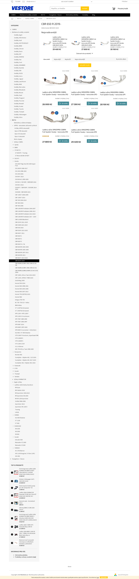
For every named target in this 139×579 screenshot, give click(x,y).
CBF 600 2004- (19, 203)
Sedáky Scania (18, 106)
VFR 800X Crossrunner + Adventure (25, 330)
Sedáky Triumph (19, 112)
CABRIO (14, 29)
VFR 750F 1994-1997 (21, 322)
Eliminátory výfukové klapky (22, 123)
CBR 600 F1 (18, 236)
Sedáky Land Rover (20, 82)
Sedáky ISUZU (18, 73)
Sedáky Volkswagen (20, 115)
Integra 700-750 (20, 300)
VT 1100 (17, 421)
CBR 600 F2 (18, 239)
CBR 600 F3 (18, 241)
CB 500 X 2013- (19, 185)
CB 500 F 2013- (19, 177)
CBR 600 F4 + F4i (20, 244)
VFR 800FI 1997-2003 (21, 327)
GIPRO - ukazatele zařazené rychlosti (25, 126)
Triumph (17, 374)
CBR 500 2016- (19, 228)
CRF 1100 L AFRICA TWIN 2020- (24, 278)
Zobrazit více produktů (83, 53)
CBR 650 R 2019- (20, 261)
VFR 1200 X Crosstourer (22, 316)
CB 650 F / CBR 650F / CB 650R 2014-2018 (26, 188)
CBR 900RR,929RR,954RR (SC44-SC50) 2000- (26, 271)
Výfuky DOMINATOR (20, 379)
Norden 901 (18, 355)
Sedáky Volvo (18, 117)
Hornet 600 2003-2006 (21, 289)
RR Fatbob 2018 (20, 390)
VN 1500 (17, 429)
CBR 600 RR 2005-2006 (21, 250)
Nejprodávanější (80, 59)
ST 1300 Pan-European (22, 311)
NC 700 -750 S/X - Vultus (22, 303)
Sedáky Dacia (18, 51)
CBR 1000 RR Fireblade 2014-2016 (25, 214)
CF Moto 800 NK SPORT (22, 156)
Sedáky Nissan (18, 93)
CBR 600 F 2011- (20, 233)
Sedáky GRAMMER (19, 65)
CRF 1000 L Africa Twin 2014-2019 (25, 275)
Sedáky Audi (18, 40)
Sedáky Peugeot (19, 98)
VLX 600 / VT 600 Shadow (22, 333)
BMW (16, 148)
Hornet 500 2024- (20, 283)
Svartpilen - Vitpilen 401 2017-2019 (25, 360)
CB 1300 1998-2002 (20, 171)
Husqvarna (18, 352)
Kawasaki (17, 366)
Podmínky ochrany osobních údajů (25, 557)
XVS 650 (17, 456)
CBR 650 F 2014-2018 (21, 258)
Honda (17, 161)
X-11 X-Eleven (19, 347)
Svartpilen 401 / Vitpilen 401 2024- (25, 363)
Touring (17, 410)
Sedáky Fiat (17, 60)
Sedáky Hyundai (19, 68)
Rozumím (104, 577)
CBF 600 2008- (19, 206)
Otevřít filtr (85, 65)
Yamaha (17, 377)
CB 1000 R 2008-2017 (21, 168)
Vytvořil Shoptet (123, 575)
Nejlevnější (57, 59)
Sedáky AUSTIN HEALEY (21, 43)
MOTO (14, 120)
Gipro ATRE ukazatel (21, 131)
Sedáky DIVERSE (19, 57)
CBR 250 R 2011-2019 (21, 222)
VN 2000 (17, 432)
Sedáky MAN (18, 84)
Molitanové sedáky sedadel (20, 32)
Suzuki (17, 371)
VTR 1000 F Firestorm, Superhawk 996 (26, 335)
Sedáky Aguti (18, 35)
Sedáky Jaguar (18, 79)
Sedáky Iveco (18, 76)
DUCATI (17, 158)
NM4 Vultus (18, 305)
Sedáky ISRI (17, 71)
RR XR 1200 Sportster (21, 399)
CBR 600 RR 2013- (20, 255)
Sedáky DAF (17, 54)
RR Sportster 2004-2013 (22, 393)
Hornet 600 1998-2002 (21, 286)
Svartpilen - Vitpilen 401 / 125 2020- (25, 357)
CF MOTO (17, 150)
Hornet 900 (18, 297)
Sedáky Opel (18, 95)
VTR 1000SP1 (19, 338)
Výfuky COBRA (18, 142)
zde (98, 577)
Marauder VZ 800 (20, 445)
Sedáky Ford (18, 62)
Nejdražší (68, 59)
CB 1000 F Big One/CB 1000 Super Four (25, 165)
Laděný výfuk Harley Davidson (24, 385)
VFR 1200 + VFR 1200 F (21, 314)
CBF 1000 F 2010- (20, 198)
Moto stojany (18, 139)
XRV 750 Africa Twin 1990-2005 (24, 349)
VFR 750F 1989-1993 (21, 319)
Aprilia (16, 145)
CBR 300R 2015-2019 (21, 225)
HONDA (17, 415)
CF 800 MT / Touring (21, 153)
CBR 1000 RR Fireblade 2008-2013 (25, 211)
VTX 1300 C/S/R (19, 344)
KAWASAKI (18, 426)
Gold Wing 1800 (19, 281)
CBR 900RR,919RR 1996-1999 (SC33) (26, 268)
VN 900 (17, 434)
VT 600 (17, 423)
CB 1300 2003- (19, 174)
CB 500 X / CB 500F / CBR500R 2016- (25, 182)
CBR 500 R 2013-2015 (21, 230)
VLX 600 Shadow (20, 418)
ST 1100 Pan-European (22, 308)
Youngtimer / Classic (18, 459)
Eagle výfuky (18, 382)
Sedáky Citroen (19, 49)
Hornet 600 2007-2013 (21, 292)
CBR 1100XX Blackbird (21, 220)
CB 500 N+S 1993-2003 (21, 179)
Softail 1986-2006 (20, 401)
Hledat (84, 8)
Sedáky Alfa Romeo (20, 38)
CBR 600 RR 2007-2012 (21, 253)
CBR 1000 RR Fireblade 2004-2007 (25, 209)
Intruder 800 (19, 440)
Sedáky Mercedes (19, 87)
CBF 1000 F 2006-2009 (21, 195)
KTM (16, 368)
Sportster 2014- (20, 404)
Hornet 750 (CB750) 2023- (22, 294)
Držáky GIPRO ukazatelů (22, 128)
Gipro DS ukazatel (20, 134)
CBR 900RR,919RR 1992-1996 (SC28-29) (26, 264)
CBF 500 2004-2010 (20, 200)
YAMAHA (17, 448)
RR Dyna (17, 388)
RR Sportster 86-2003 (21, 396)
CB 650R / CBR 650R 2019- (23, 192)
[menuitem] (13, 15)
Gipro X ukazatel (20, 136)
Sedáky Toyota (18, 109)
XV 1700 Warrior (20, 451)
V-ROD (17, 412)
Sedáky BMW (18, 46)
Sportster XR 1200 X (21, 407)
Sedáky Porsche (19, 101)
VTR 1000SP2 (19, 341)
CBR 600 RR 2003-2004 (21, 247)
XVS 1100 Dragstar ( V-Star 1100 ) (25, 454)
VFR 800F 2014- (19, 324)
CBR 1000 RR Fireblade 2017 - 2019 (25, 217)
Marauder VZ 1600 (20, 442)
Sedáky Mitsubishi (19, 90)
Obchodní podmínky (67, 2)
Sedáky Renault (19, 104)
